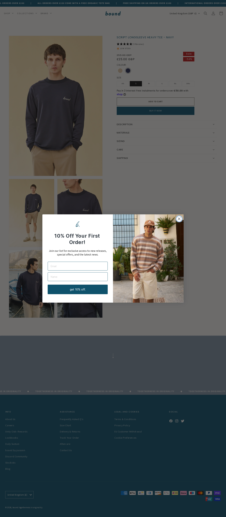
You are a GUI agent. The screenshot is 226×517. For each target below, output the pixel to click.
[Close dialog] (179, 219)
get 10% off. (78, 289)
